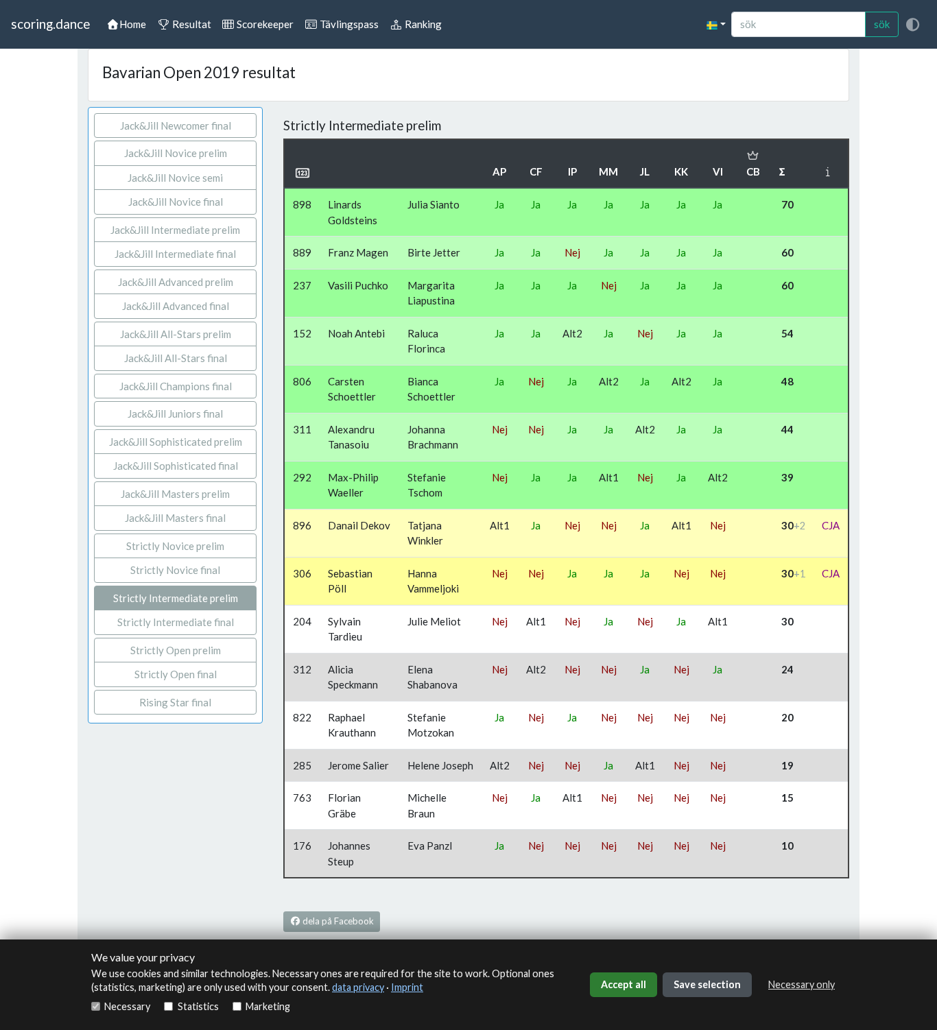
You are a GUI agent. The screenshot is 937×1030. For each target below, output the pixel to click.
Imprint (407, 987)
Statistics (198, 1006)
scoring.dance (50, 24)
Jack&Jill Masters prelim (175, 494)
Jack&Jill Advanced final (175, 306)
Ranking (422, 24)
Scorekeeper (264, 24)
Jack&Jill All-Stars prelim (175, 334)
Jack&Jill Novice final (175, 201)
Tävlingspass (348, 24)
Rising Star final (175, 702)
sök (882, 24)
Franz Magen (358, 252)
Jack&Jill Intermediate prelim (175, 230)
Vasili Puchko (358, 285)
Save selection (707, 984)
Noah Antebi (356, 333)
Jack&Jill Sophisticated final (175, 465)
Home (132, 24)
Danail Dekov (359, 525)
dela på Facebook (337, 920)
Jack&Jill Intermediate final (175, 254)
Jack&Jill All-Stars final (175, 358)
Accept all (623, 984)
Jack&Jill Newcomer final (175, 125)
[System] (912, 24)
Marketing (268, 1006)
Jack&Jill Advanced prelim (175, 282)
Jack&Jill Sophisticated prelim (175, 441)
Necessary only (801, 984)
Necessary (127, 1006)
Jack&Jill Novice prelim (175, 153)
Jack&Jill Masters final (175, 518)
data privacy (358, 987)
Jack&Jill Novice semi (175, 177)
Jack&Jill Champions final (175, 386)
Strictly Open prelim (175, 650)
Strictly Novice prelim (175, 546)
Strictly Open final (175, 674)
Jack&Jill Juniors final (175, 413)
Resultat (190, 24)
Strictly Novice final (175, 570)
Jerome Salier (358, 765)
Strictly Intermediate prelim (175, 598)
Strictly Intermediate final (175, 622)
